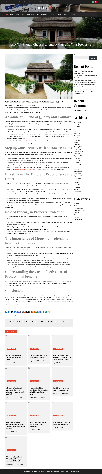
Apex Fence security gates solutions (25, 169)
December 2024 (78, 151)
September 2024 (78, 156)
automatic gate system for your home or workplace (36, 140)
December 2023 (78, 169)
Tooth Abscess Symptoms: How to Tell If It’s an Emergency (37, 424)
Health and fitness (79, 208)
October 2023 (78, 173)
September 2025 (78, 133)
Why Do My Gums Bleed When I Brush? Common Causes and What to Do (14, 459)
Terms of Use (28, 2)
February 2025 (78, 147)
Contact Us (58, 2)
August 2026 (77, 122)
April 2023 (77, 187)
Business (52, 14)
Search (76, 55)
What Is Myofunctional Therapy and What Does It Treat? (14, 358)
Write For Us (48, 2)
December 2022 (78, 191)
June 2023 (77, 182)
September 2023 (78, 176)
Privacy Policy (38, 2)
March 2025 (77, 144)
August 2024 (77, 158)
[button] (6, 312)
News (60, 14)
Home (8, 2)
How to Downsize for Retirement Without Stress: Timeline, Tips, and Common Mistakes (16, 425)
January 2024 (78, 167)
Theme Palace (75, 471)
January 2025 (78, 149)
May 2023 (77, 185)
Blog (20, 2)
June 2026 (77, 126)
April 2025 (77, 142)
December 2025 (78, 129)
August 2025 (77, 135)
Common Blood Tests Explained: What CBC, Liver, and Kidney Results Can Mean (38, 391)
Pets (38, 14)
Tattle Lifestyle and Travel (41, 471)
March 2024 (77, 162)
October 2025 (78, 131)
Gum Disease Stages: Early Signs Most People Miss (61, 389)
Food (23, 14)
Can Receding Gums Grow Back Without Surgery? (38, 357)
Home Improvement (79, 210)
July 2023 (76, 180)
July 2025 (76, 138)
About (14, 2)
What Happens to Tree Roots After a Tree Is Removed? (62, 423)
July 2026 (76, 124)
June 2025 (77, 140)
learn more (43, 267)
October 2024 (78, 153)
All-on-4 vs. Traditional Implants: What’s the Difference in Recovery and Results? (15, 391)
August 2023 (77, 178)
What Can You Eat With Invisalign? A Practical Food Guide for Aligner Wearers (62, 358)
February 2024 (78, 164)
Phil (12, 105)
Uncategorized (15, 314)
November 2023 (78, 171)
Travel (65, 14)
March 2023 (77, 189)
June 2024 (77, 160)
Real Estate (30, 14)
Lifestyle (43, 14)
